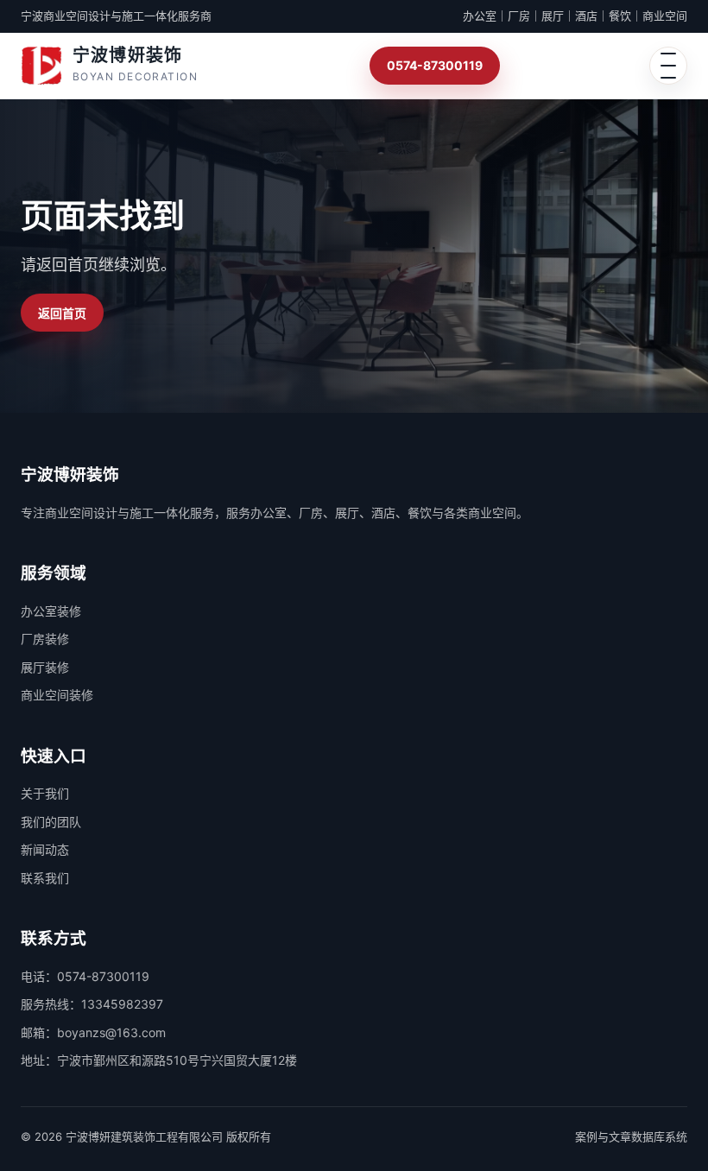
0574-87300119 (435, 65)
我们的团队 (51, 821)
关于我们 (45, 793)
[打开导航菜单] (668, 66)
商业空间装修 (57, 694)
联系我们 (45, 877)
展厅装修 (45, 667)
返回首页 (62, 313)
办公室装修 (51, 611)
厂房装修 (45, 638)
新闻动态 (45, 849)
